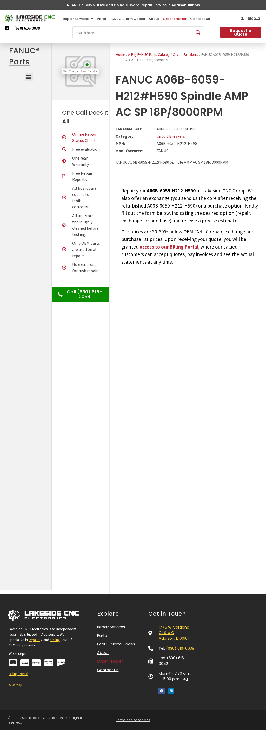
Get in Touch (167, 613)
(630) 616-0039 (180, 648)
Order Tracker (175, 18)
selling (55, 639)
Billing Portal (18, 673)
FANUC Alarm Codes (127, 18)
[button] (29, 77)
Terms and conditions (133, 720)
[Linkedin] (171, 691)
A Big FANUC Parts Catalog (149, 54)
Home (120, 54)
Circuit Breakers (185, 54)
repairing (36, 639)
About (154, 18)
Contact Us (200, 18)
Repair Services (76, 18)
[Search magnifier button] (198, 32)
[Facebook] (161, 691)
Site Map (15, 684)
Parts (101, 18)
